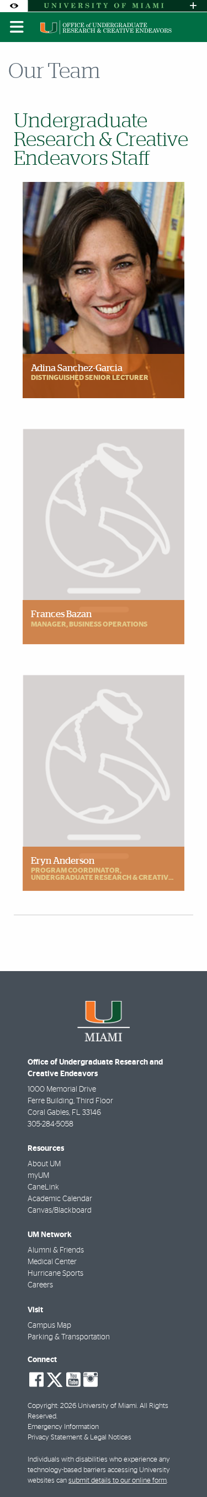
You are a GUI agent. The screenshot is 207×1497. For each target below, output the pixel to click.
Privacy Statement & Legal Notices (79, 1437)
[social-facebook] (36, 1380)
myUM (38, 1176)
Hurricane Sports (55, 1273)
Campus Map (49, 1325)
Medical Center (52, 1262)
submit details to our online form (117, 1480)
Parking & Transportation (69, 1337)
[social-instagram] (90, 1380)
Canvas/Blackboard (60, 1210)
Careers (40, 1285)
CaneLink (43, 1187)
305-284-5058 (50, 1124)
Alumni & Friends (56, 1250)
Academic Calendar (60, 1199)
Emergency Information (63, 1427)
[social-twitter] (54, 1379)
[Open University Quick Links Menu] (193, 6)
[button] (182, 1466)
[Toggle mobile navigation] (17, 27)
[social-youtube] (73, 1380)
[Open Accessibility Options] (14, 6)
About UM (44, 1164)
